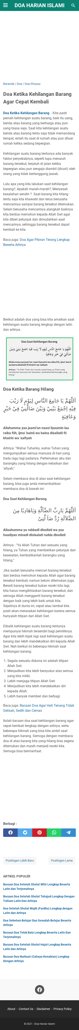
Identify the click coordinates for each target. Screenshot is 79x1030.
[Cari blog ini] (73, 5)
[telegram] (68, 832)
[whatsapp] (54, 832)
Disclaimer (43, 1009)
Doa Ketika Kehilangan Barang (26, 113)
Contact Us (26, 1009)
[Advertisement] (39, 46)
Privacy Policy (63, 1009)
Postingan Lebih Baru (20, 860)
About (11, 1009)
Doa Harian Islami (39, 5)
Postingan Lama (62, 860)
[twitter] (25, 832)
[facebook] (10, 832)
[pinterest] (39, 832)
